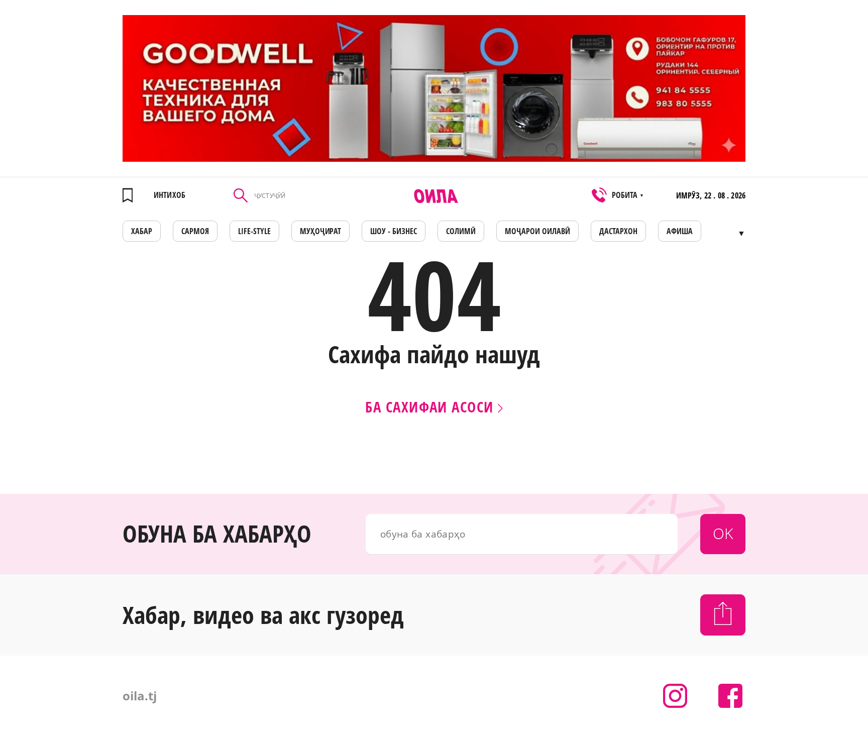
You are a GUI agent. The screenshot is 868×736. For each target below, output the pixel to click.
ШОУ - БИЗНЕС (393, 231)
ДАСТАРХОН (618, 231)
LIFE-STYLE (254, 231)
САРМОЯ (195, 231)
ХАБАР (141, 231)
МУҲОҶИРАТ (321, 231)
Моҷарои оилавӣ (537, 231)
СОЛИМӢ (461, 231)
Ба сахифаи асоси (431, 406)
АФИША (680, 231)
